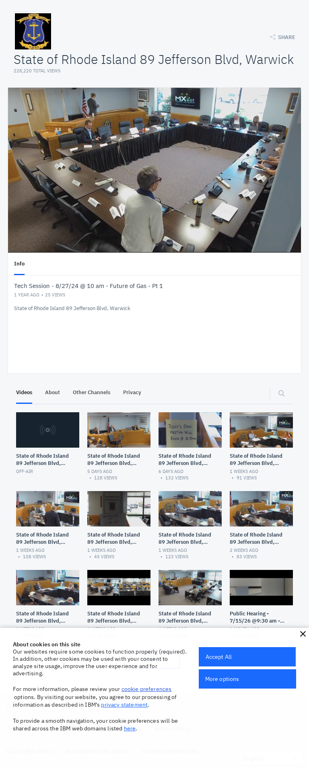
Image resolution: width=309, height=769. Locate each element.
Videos (24, 392)
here (130, 728)
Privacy (132, 392)
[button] (303, 634)
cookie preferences (147, 689)
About (52, 392)
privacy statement (124, 704)
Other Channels (91, 392)
